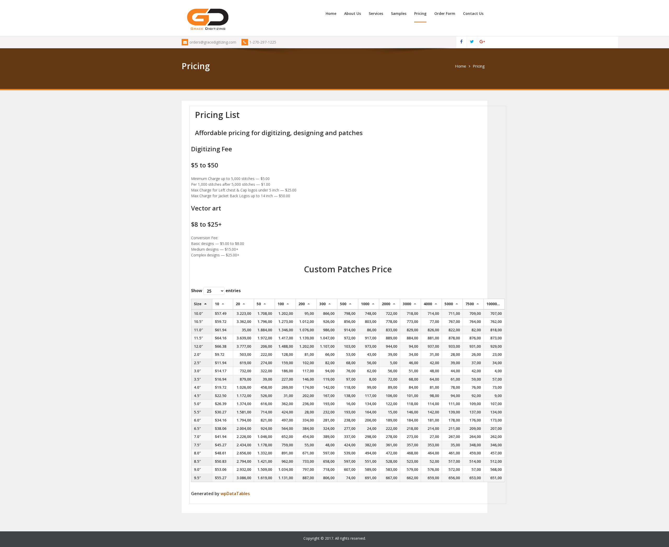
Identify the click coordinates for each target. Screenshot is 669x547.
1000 (365, 303)
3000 (407, 303)
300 (322, 303)
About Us (352, 13)
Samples (398, 13)
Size (197, 303)
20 (238, 303)
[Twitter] (471, 42)
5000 (449, 303)
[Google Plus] (482, 42)
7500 (469, 303)
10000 (491, 303)
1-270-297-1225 (262, 42)
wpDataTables (235, 493)
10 (217, 303)
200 (301, 303)
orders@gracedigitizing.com (212, 42)
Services (376, 13)
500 (343, 303)
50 (259, 303)
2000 (386, 303)
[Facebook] (461, 42)
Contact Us (473, 13)
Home (331, 13)
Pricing (420, 13)
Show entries (216, 290)
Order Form (444, 13)
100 (281, 303)
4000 (428, 303)
